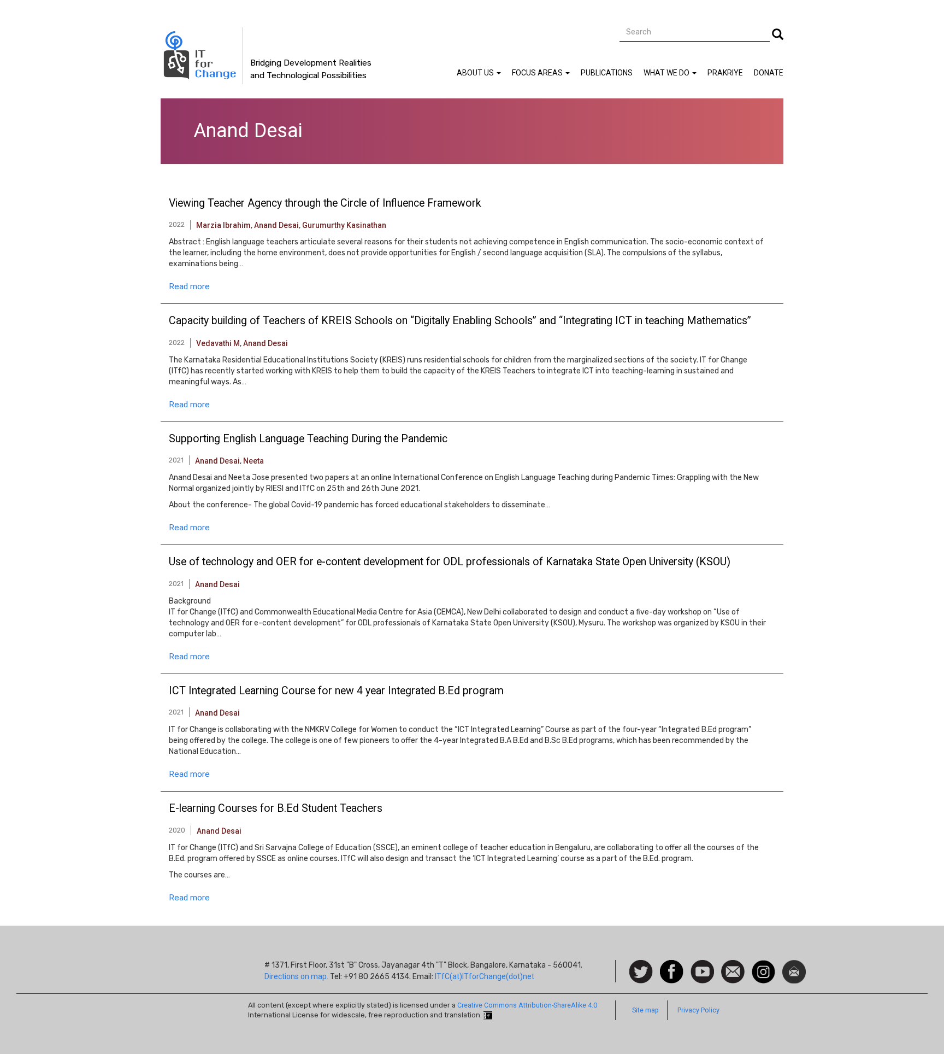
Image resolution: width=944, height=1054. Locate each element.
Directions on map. (296, 976)
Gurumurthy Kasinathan (344, 225)
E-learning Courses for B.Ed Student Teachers (275, 809)
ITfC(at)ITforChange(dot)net (484, 976)
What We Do (667, 72)
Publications (607, 72)
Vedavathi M (218, 343)
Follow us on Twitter (641, 972)
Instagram (763, 965)
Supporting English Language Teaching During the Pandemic (308, 439)
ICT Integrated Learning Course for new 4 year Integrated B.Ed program (336, 691)
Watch (701, 965)
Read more (189, 286)
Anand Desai (276, 225)
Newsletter (794, 965)
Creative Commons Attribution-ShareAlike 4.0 (527, 1005)
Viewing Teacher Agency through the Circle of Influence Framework (325, 203)
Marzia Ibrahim (223, 225)
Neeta (253, 460)
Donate (768, 72)
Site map (645, 1010)
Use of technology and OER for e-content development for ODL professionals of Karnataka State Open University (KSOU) (449, 562)
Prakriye (725, 72)
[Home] (202, 55)
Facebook (671, 965)
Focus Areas (538, 72)
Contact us (733, 971)
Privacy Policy (698, 1010)
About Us (476, 72)
